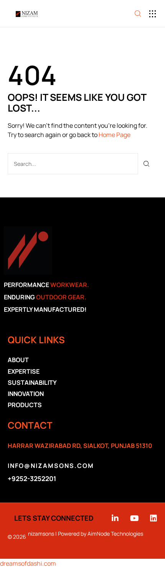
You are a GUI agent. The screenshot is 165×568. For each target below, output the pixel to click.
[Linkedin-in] (115, 518)
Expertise (24, 371)
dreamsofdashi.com (28, 563)
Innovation (26, 393)
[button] (152, 13)
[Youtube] (134, 518)
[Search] (146, 163)
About (18, 360)
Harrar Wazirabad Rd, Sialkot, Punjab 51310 (80, 445)
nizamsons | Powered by (57, 533)
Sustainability (32, 382)
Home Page (114, 134)
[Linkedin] (153, 518)
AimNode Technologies (115, 533)
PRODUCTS (25, 405)
